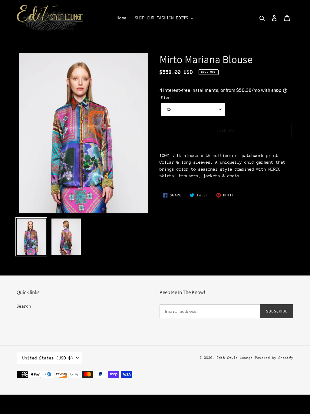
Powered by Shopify (274, 358)
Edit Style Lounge (235, 358)
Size (166, 97)
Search (24, 306)
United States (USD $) (47, 358)
